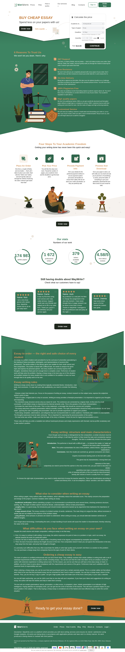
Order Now (104, 5)
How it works (47, 5)
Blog (73, 5)
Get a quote (40, 29)
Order (56, 627)
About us (91, 627)
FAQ (40, 5)
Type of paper (76, 28)
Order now (25, 29)
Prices (32, 5)
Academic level (76, 24)
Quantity (78, 38)
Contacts (81, 5)
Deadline (78, 32)
